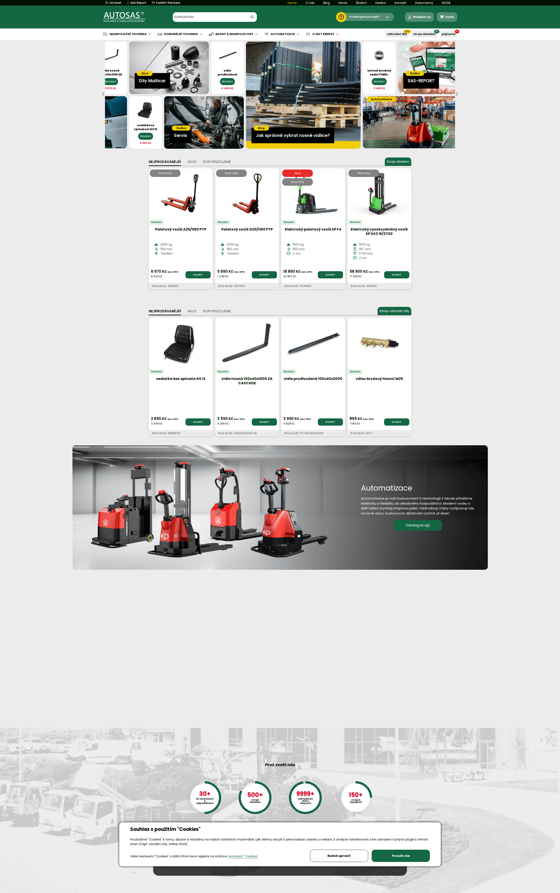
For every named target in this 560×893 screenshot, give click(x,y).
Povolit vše (401, 856)
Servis (342, 3)
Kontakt (400, 3)
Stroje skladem (398, 161)
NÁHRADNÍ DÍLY (397, 34)
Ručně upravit (339, 856)
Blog (326, 3)
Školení (361, 3)
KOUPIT (198, 274)
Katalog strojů (418, 525)
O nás (310, 3)
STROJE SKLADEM (424, 34)
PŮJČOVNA (448, 34)
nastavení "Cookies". (243, 856)
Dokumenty (424, 3)
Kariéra (380, 3)
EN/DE (446, 3)
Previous (103, 94)
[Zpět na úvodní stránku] (128, 17)
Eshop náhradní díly (394, 311)
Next (457, 94)
